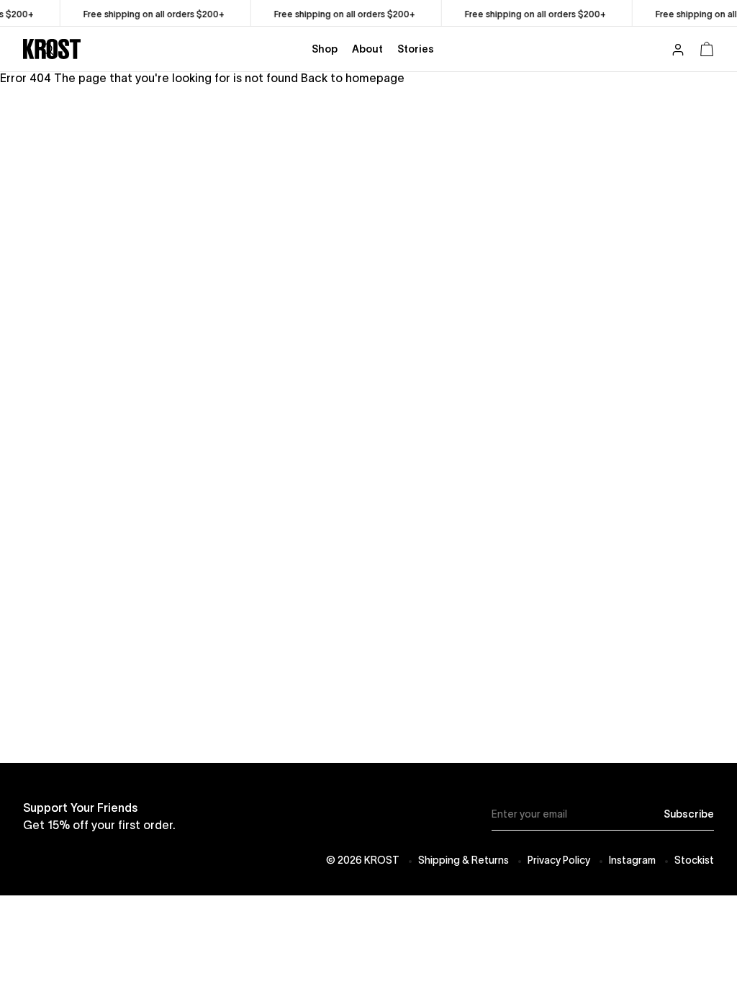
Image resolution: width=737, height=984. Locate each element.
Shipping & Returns (463, 860)
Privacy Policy (559, 860)
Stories (415, 49)
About (367, 49)
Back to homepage (352, 77)
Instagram (632, 860)
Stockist (694, 860)
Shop (325, 49)
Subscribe (689, 814)
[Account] (678, 51)
